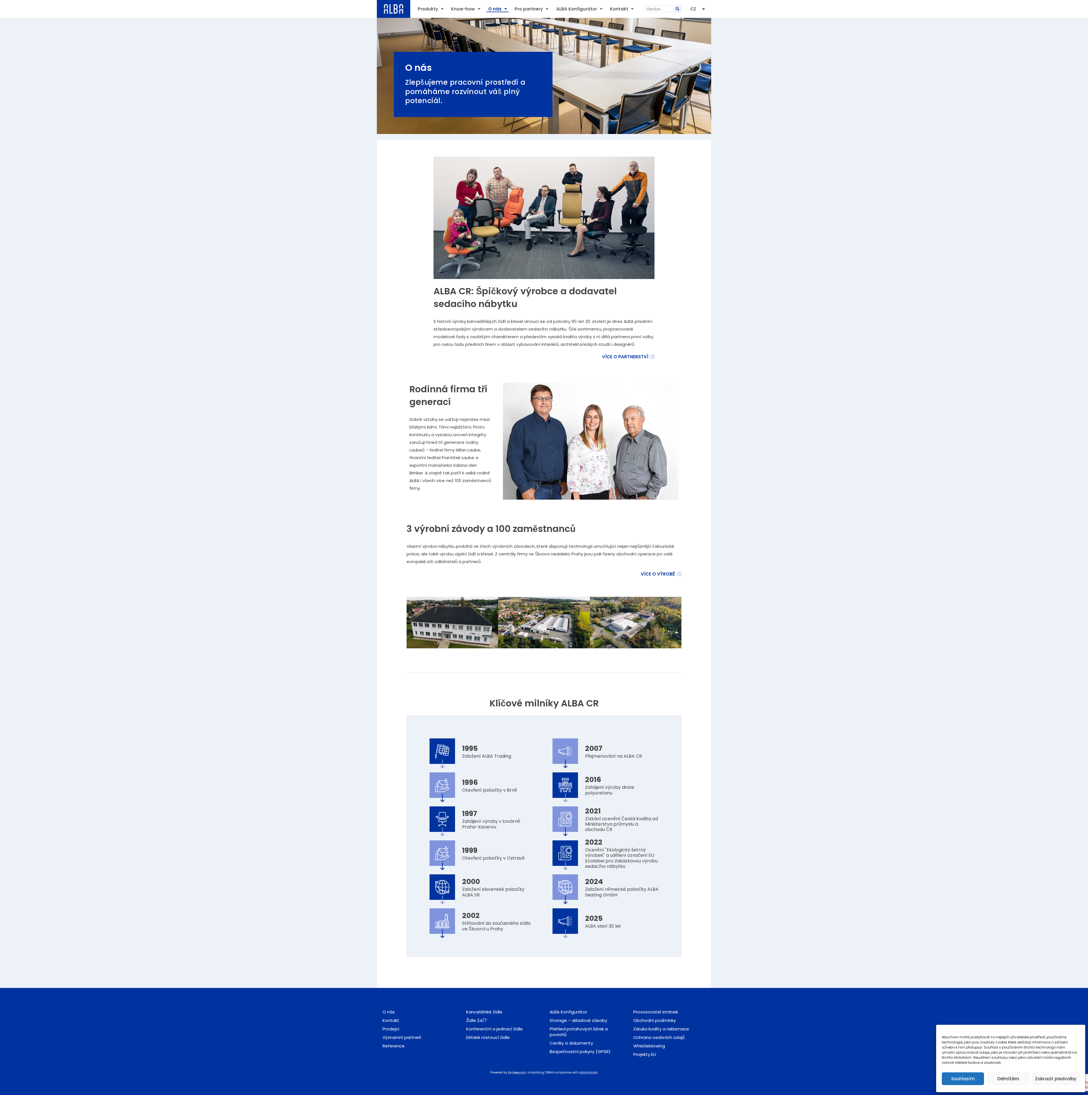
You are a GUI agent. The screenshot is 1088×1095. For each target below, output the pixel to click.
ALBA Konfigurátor (576, 9)
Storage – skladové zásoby (578, 1020)
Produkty (428, 9)
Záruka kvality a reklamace (661, 1029)
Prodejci (390, 1029)
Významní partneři (401, 1037)
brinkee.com (517, 1072)
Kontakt (619, 9)
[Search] (677, 9)
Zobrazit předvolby (1055, 1079)
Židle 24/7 (476, 1020)
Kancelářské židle (484, 1012)
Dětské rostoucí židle (488, 1037)
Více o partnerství (625, 357)
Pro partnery (529, 9)
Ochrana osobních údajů (659, 1037)
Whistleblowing (649, 1046)
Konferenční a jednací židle (494, 1029)
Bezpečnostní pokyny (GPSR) (580, 1051)
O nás (495, 9)
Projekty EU (644, 1054)
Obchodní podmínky (654, 1020)
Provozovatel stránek (655, 1012)
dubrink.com (588, 1072)
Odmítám (1008, 1079)
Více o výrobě (658, 574)
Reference (393, 1046)
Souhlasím (963, 1079)
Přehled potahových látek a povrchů (579, 1032)
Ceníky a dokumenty (571, 1043)
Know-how (463, 9)
